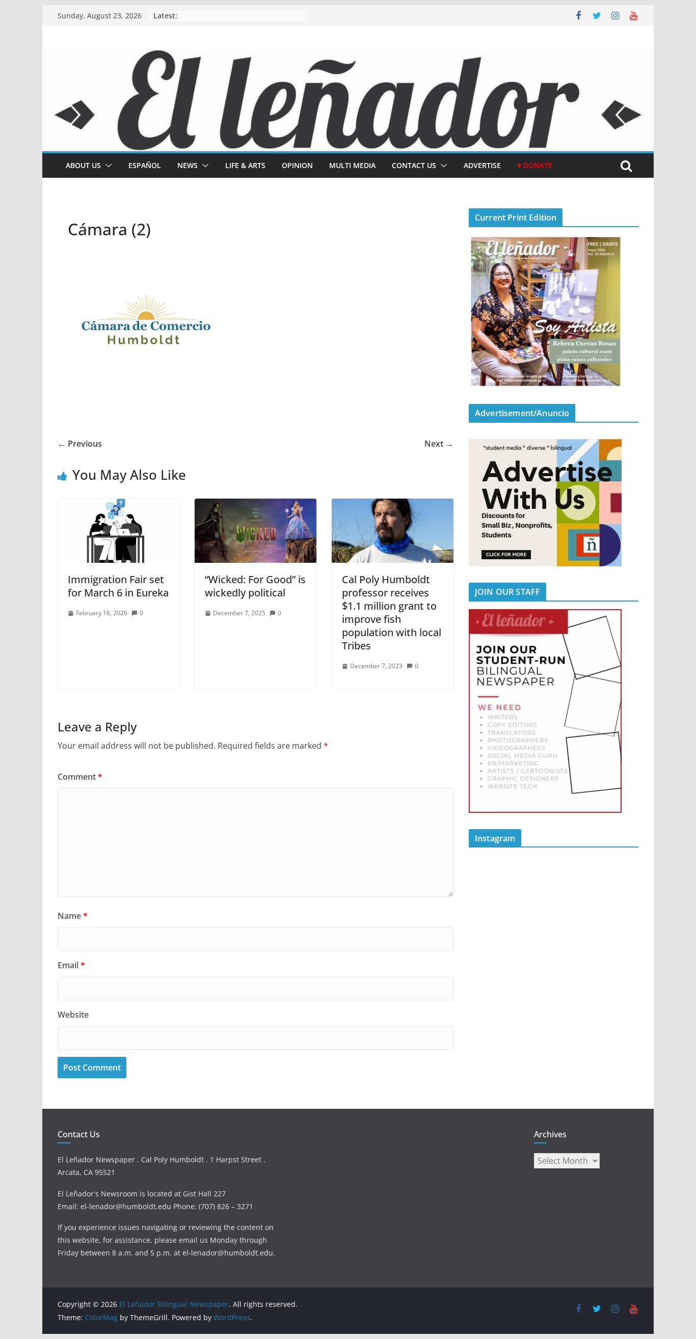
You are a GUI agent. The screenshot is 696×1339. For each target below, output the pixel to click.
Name (73, 915)
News (187, 165)
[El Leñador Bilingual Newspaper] (348, 57)
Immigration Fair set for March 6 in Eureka (118, 585)
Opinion (297, 165)
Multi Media (352, 165)
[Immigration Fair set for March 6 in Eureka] (118, 505)
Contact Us (414, 165)
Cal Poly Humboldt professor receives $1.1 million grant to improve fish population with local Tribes (391, 612)
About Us (83, 165)
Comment (80, 776)
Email (71, 965)
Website (73, 1014)
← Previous (80, 443)
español (144, 165)
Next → (438, 443)
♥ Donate (534, 165)
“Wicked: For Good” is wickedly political (255, 585)
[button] (106, 165)
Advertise (482, 165)
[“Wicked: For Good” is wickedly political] (255, 505)
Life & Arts (245, 165)
